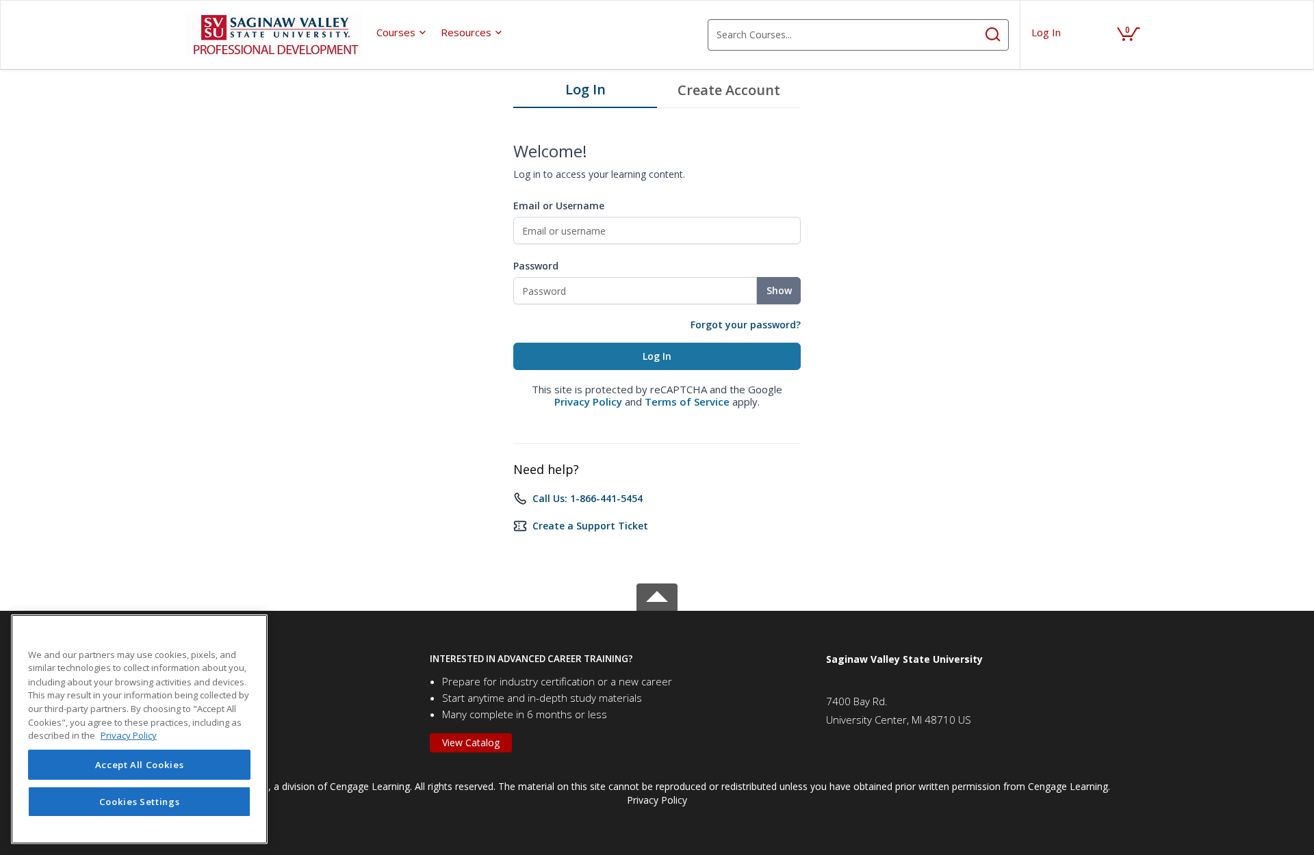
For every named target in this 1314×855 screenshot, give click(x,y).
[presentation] (402, 32)
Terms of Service (687, 401)
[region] (139, 729)
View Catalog (471, 742)
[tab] (585, 93)
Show (779, 290)
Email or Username (558, 205)
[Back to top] (657, 594)
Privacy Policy (588, 401)
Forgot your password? (746, 324)
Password (535, 265)
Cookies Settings (139, 801)
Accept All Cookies (139, 765)
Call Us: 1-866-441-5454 (587, 498)
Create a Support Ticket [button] (590, 525)
